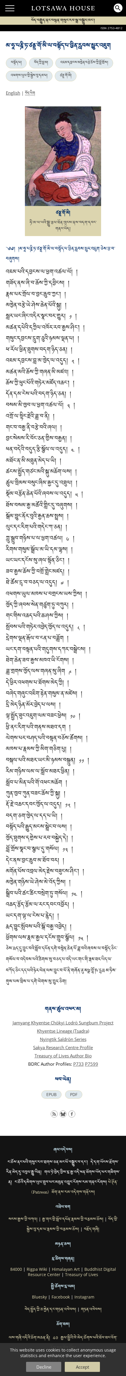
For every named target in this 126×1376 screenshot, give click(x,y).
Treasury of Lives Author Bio (63, 1056)
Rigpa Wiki (37, 1269)
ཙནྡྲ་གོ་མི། (65, 76)
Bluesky (39, 1297)
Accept (82, 1367)
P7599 (91, 1064)
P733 (78, 1064)
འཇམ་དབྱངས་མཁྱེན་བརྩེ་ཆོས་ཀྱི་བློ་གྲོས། (84, 63)
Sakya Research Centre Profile (63, 1047)
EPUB (51, 1094)
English (13, 93)
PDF (73, 1094)
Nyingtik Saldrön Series (63, 1039)
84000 (16, 1269)
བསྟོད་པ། (16, 63)
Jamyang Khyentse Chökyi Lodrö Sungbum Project (63, 1023)
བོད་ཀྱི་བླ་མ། (41, 63)
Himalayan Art (66, 1269)
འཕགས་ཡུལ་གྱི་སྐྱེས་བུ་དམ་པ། (29, 76)
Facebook (61, 1297)
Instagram (84, 1297)
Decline (43, 1367)
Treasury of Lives (81, 1274)
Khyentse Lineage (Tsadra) (63, 1031)
